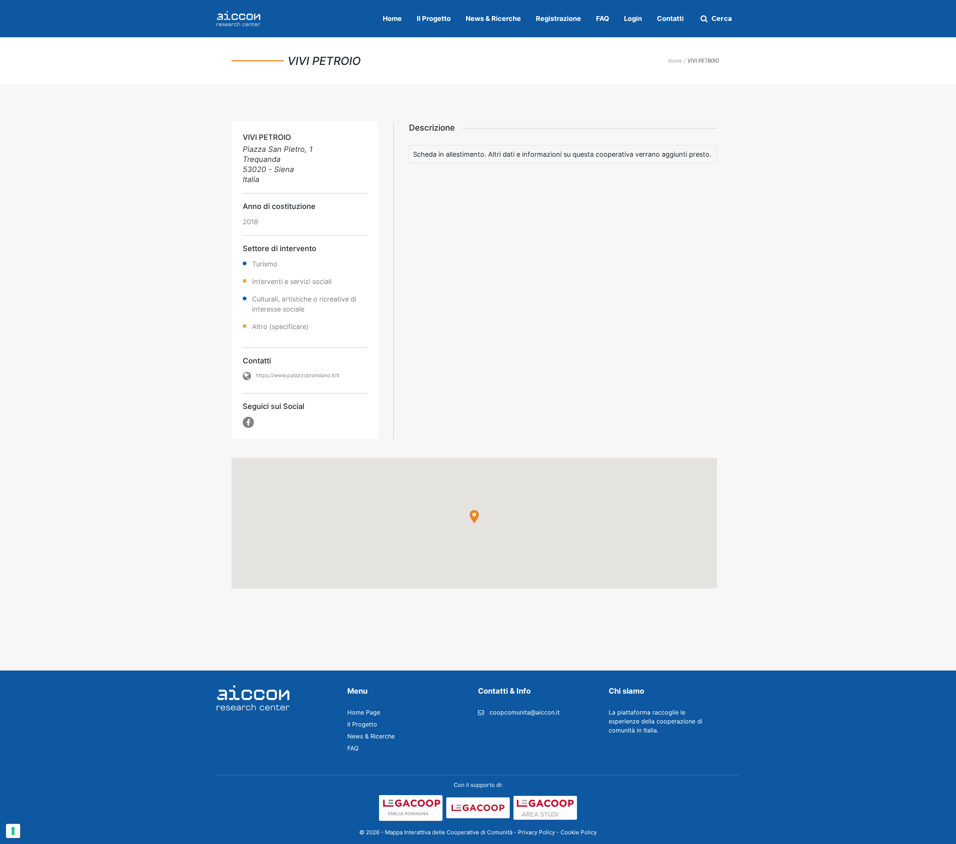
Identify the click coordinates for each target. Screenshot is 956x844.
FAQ (602, 18)
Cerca (721, 19)
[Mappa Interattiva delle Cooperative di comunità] (238, 18)
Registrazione (558, 18)
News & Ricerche (493, 18)
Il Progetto (434, 18)
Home (392, 18)
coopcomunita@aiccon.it (525, 712)
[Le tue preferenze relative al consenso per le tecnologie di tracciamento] (13, 831)
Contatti (670, 18)
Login (633, 18)
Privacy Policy (536, 832)
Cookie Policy (579, 832)
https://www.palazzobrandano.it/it (297, 375)
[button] (474, 516)
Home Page (363, 712)
